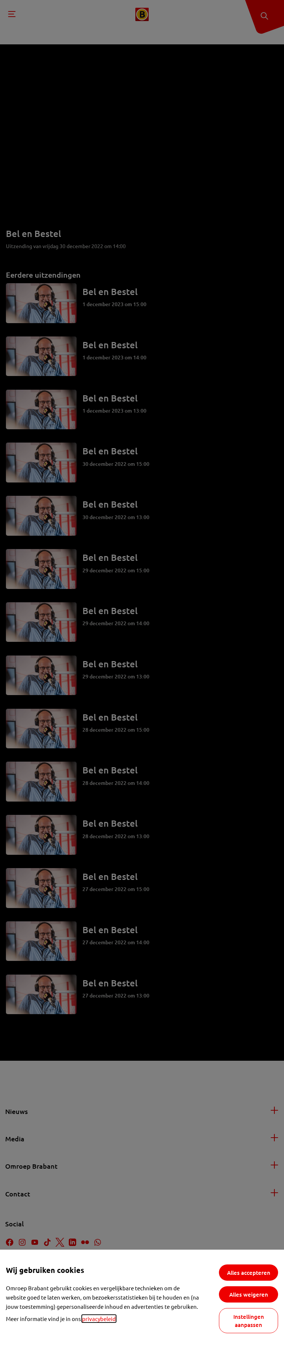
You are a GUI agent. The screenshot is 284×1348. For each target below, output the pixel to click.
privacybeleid (99, 1318)
